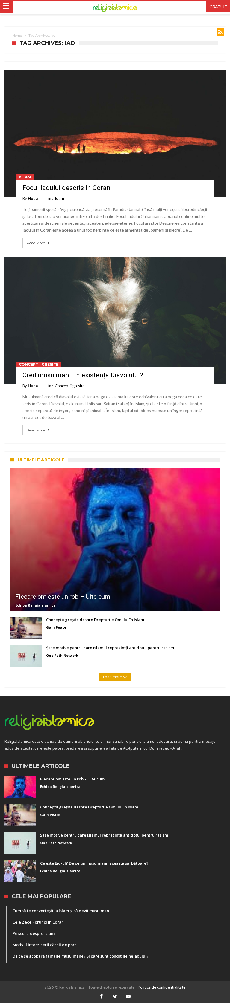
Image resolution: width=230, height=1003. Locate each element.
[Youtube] (128, 996)
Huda (33, 198)
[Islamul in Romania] (115, 7)
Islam (25, 177)
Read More (36, 243)
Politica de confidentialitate (161, 987)
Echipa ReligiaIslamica (35, 605)
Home (17, 35)
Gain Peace (56, 627)
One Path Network (62, 655)
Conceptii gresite (38, 364)
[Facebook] (101, 996)
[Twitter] (115, 996)
